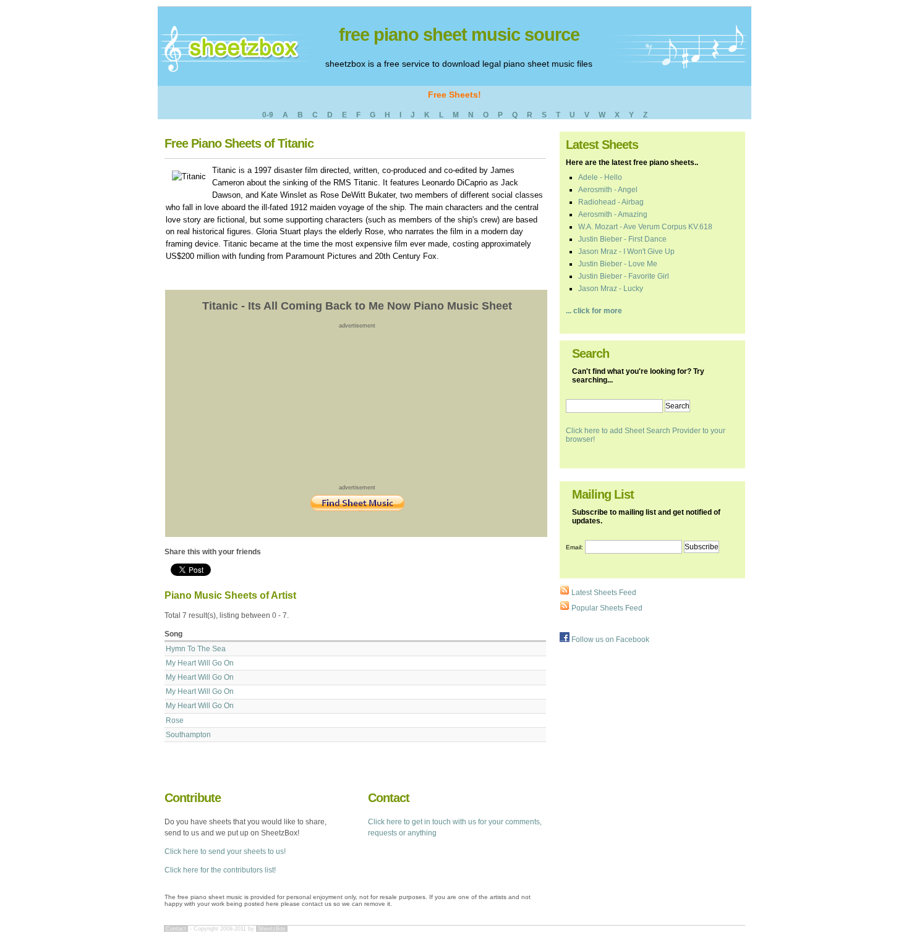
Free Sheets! (454, 94)
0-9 (267, 115)
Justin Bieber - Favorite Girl (623, 276)
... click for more (594, 310)
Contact (176, 929)
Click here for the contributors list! (220, 870)
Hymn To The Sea (196, 648)
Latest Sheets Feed (603, 592)
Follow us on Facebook (609, 639)
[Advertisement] (357, 406)
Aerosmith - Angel (608, 189)
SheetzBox (272, 929)
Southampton (188, 734)
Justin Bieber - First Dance (622, 239)
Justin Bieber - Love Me (617, 264)
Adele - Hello (600, 177)
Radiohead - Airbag (611, 202)
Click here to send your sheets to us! (225, 851)
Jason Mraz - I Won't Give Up (626, 251)
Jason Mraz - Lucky (610, 288)
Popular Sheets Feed (606, 608)
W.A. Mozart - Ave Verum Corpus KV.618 (645, 226)
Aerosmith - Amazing (612, 214)
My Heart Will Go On (200, 663)
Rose (175, 720)
